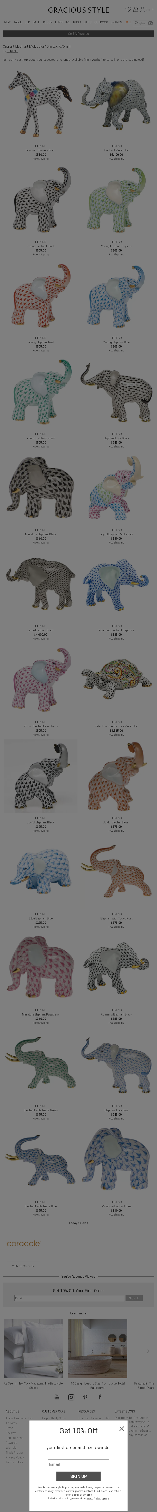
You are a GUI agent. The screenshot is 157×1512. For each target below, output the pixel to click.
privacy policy (102, 1498)
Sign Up (78, 1476)
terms (90, 1498)
